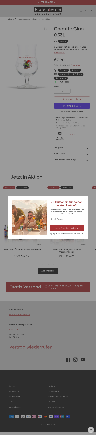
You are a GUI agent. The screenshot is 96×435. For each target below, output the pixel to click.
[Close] (85, 199)
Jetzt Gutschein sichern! (66, 228)
